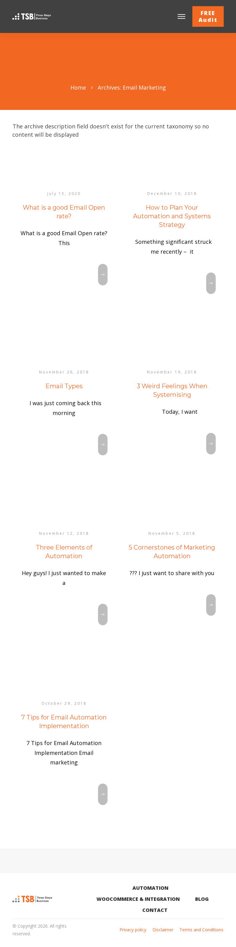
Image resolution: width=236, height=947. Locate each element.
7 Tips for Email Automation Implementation (64, 739)
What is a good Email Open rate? (64, 229)
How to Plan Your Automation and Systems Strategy (172, 229)
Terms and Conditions (201, 930)
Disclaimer (162, 930)
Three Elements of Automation (64, 564)
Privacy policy (133, 930)
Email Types (64, 399)
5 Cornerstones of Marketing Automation (172, 564)
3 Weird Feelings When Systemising (172, 399)
